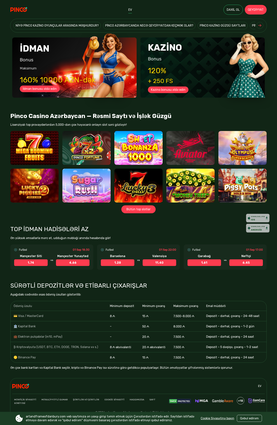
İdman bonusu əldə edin (40, 89)
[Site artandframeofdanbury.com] (23, 10)
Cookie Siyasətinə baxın (217, 418)
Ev (130, 9)
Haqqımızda (137, 399)
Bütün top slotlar (138, 209)
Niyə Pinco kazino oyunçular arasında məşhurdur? (57, 25)
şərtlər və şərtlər (86, 399)
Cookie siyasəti (114, 399)
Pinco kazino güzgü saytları (223, 25)
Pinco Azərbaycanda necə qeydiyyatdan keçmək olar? (149, 25)
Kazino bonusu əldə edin (168, 89)
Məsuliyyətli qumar (54, 399)
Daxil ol (233, 9)
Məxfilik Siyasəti (25, 399)
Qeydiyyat (256, 9)
